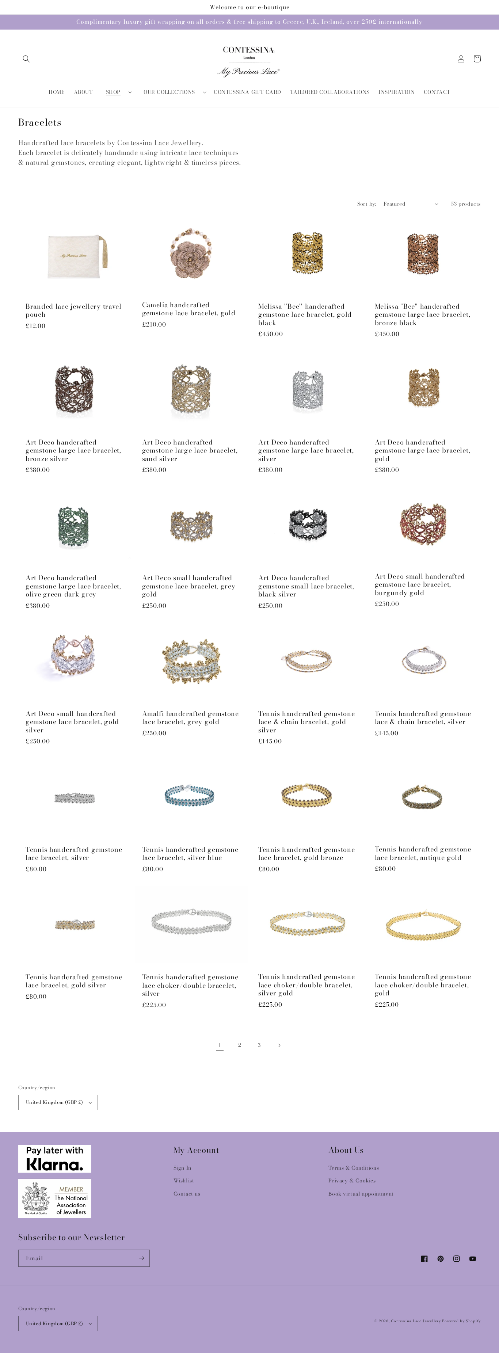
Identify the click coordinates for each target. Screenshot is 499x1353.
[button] (26, 59)
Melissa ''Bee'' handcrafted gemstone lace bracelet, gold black (305, 314)
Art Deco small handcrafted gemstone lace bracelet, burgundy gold (420, 584)
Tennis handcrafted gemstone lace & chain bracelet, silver (423, 718)
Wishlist (184, 1181)
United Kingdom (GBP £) (54, 1102)
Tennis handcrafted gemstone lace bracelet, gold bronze (306, 854)
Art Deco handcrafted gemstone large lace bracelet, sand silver (190, 450)
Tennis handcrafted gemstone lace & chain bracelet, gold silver (306, 722)
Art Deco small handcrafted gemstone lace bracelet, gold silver (72, 722)
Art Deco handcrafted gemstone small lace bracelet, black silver (306, 586)
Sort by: (366, 204)
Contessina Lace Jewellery (416, 1321)
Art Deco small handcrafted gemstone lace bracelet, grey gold (189, 586)
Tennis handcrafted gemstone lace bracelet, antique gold (423, 853)
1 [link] (219, 1045)
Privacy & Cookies (352, 1181)
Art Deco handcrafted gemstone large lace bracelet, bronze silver (73, 450)
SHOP (113, 92)
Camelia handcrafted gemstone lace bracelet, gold (189, 309)
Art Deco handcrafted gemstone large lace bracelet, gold (423, 450)
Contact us (187, 1194)
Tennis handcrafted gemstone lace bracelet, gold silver (74, 981)
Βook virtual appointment (360, 1194)
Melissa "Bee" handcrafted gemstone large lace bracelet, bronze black (423, 314)
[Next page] (279, 1045)
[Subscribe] (141, 1258)
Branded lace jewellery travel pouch (74, 310)
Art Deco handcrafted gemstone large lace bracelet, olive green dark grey (73, 586)
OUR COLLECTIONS (169, 92)
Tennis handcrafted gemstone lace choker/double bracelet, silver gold (306, 985)
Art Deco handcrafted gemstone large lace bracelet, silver (306, 450)
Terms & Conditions (353, 1168)
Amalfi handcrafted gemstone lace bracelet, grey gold (190, 718)
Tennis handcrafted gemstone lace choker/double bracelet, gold (423, 985)
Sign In (182, 1168)
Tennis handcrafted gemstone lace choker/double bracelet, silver (190, 985)
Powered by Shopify (461, 1321)
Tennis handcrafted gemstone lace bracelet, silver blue (190, 854)
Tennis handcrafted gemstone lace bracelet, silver (74, 854)
